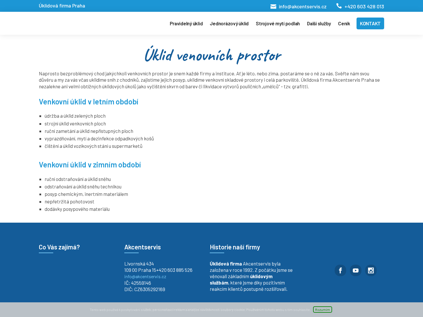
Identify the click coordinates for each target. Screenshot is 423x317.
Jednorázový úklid (229, 23)
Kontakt (370, 23)
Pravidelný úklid (186, 23)
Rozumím (322, 310)
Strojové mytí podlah (278, 23)
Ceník (344, 23)
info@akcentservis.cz (303, 6)
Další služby (319, 23)
